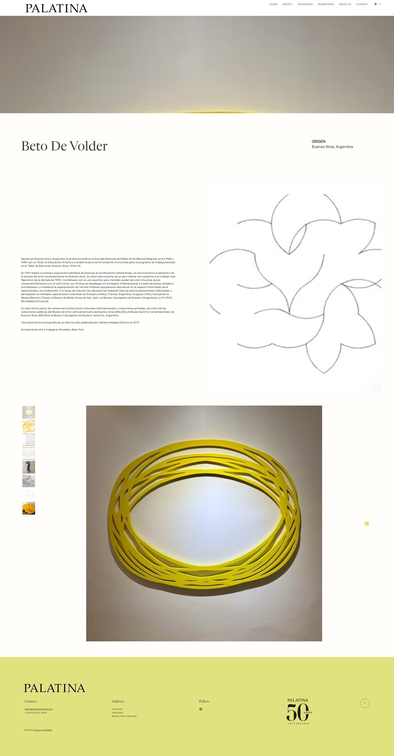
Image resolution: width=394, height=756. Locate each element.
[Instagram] (201, 709)
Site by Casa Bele (43, 730)
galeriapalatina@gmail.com (39, 709)
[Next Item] (367, 523)
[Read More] (364, 703)
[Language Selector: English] (377, 4)
